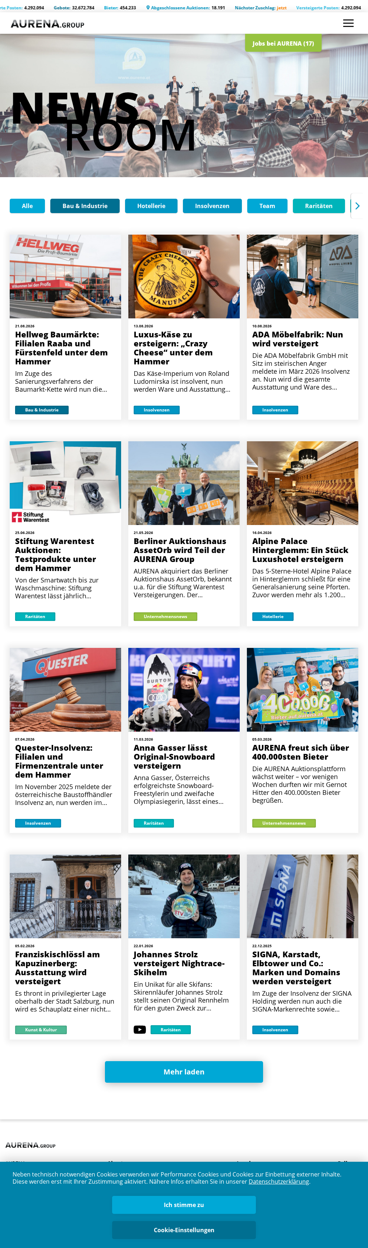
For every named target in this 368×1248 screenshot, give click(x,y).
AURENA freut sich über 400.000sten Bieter (300, 752)
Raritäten (319, 206)
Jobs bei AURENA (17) (283, 43)
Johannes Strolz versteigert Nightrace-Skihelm (179, 963)
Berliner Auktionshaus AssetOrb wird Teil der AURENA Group (180, 549)
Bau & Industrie (85, 206)
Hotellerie (151, 206)
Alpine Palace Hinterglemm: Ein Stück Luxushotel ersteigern (300, 549)
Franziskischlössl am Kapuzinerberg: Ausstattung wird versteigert (57, 967)
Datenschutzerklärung (279, 1181)
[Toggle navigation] (348, 23)
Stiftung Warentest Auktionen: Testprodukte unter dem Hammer (55, 554)
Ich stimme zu (184, 1205)
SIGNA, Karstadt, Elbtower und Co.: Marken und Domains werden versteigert (296, 967)
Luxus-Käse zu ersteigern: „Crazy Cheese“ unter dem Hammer (173, 348)
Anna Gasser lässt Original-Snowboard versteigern (174, 756)
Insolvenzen (212, 206)
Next (357, 205)
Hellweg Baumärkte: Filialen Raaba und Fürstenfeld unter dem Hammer (61, 348)
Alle (27, 206)
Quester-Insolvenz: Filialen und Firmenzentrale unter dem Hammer (59, 761)
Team (267, 206)
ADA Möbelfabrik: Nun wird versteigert (297, 339)
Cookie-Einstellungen (184, 1230)
